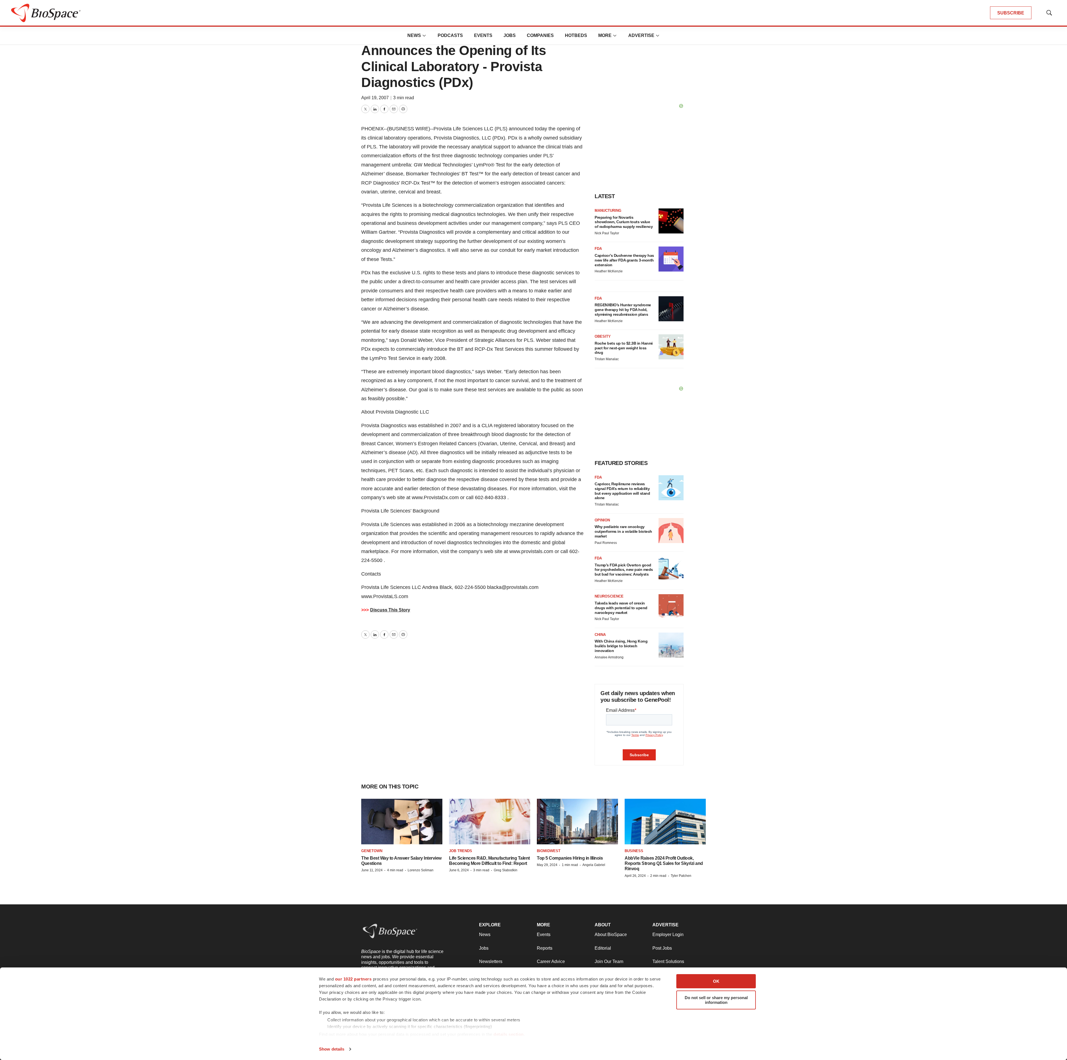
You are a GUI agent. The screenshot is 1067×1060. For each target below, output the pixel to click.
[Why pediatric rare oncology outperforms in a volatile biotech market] (671, 530)
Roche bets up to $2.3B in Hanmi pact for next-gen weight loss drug (624, 348)
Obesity (603, 336)
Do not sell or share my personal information (716, 1000)
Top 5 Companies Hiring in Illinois (570, 858)
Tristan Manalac (607, 359)
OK (716, 981)
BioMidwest (548, 851)
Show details (331, 1049)
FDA (598, 249)
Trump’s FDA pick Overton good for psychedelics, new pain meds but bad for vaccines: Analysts (624, 570)
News (414, 35)
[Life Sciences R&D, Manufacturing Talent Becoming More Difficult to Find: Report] (489, 821)
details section (508, 1034)
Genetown (371, 851)
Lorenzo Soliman (420, 870)
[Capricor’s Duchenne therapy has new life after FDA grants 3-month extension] (671, 259)
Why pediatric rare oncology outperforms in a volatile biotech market (623, 531)
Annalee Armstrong (609, 657)
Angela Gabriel (593, 865)
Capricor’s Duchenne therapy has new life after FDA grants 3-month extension (624, 260)
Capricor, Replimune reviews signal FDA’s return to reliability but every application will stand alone (622, 491)
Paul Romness (606, 543)
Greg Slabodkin (505, 870)
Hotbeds (576, 35)
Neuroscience (609, 596)
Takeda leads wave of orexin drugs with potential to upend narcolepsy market (621, 608)
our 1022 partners (353, 979)
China (600, 635)
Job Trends (460, 851)
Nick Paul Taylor (607, 233)
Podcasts (450, 35)
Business (634, 851)
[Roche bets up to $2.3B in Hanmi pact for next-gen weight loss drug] (671, 346)
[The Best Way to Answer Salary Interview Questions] (401, 821)
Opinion (602, 520)
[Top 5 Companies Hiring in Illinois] (577, 821)
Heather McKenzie (609, 271)
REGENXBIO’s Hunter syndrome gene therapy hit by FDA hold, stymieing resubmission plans (623, 310)
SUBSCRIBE (1010, 13)
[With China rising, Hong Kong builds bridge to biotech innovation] (671, 645)
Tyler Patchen (681, 876)
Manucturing (608, 210)
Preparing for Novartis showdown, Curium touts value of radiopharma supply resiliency (624, 222)
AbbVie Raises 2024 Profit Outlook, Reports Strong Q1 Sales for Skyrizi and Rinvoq (664, 863)
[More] (424, 35)
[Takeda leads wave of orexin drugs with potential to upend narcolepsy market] (671, 606)
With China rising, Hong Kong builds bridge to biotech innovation (621, 646)
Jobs (509, 35)
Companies (540, 35)
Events (483, 35)
